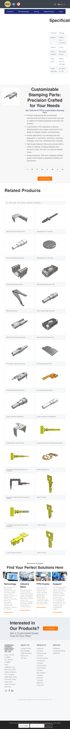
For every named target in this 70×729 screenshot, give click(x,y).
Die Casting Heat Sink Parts (44, 364)
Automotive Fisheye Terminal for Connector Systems (17, 497)
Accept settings (24, 726)
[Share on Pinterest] (37, 169)
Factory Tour (24, 656)
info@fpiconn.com (10, 667)
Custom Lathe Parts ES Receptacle (46, 416)
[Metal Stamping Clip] (20, 297)
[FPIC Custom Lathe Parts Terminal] (20, 350)
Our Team (24, 658)
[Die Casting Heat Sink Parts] (50, 350)
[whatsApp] (6, 690)
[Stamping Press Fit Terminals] (50, 218)
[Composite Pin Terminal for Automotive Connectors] (20, 456)
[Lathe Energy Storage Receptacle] (50, 297)
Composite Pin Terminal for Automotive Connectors (16, 470)
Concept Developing (59, 651)
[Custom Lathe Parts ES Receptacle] (50, 403)
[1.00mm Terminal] (50, 539)
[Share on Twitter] (32, 169)
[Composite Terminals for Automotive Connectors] (50, 430)
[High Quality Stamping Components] (20, 324)
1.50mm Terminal (41, 525)
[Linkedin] (12, 690)
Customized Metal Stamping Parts (15, 390)
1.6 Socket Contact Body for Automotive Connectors (17, 525)
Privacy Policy (40, 699)
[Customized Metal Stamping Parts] (20, 377)
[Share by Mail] (62, 169)
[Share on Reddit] (57, 169)
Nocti (51, 699)
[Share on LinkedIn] (42, 169)
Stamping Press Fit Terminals (44, 231)
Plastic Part (40, 685)
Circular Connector (42, 658)
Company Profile (26, 648)
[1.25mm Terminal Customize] (20, 539)
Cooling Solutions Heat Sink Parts (15, 443)
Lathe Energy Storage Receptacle (46, 311)
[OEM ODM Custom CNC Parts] (50, 244)
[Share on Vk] (52, 169)
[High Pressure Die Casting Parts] (50, 324)
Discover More (8, 612)
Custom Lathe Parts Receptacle (14, 416)
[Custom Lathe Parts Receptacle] (20, 403)
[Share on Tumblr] (47, 169)
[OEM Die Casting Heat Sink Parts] (50, 271)
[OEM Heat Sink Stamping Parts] (20, 271)
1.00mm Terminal (41, 552)
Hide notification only (37, 726)
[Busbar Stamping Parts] (50, 456)
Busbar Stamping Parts (43, 469)
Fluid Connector (41, 665)
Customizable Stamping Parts (45, 390)
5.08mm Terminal (41, 497)
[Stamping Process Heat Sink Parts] (20, 218)
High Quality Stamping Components (15, 337)
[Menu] (55, 4)
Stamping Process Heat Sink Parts (15, 231)
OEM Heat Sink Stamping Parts (14, 284)
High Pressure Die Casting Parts (45, 337)
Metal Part (40, 683)
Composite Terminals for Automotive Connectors (49, 443)
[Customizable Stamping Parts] (50, 377)
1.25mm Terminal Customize (14, 552)
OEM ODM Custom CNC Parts (45, 258)
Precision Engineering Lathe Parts (15, 258)
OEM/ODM (56, 653)
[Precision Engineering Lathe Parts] (20, 244)
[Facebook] (9, 690)
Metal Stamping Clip (11, 311)
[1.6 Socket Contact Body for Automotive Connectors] (20, 512)
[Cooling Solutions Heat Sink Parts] (20, 430)
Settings (48, 726)
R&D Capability (25, 651)
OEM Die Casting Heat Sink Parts (46, 284)
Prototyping (56, 648)
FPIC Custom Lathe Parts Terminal (15, 364)
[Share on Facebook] (27, 169)
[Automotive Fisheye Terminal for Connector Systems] (20, 484)
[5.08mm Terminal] (50, 484)
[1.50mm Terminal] (50, 512)
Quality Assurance (26, 653)
